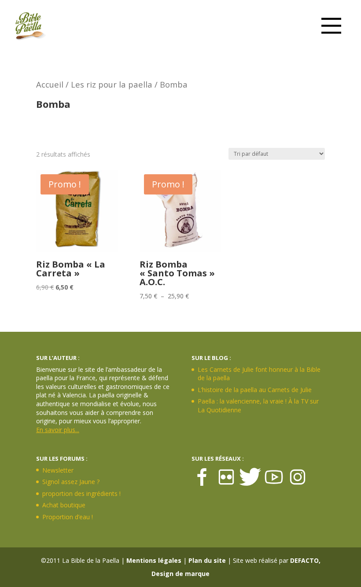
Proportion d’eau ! (67, 517)
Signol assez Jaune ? (70, 481)
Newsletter (58, 470)
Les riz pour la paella (111, 84)
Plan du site (207, 560)
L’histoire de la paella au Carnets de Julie (255, 389)
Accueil (49, 84)
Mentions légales (153, 560)
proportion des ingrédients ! (81, 493)
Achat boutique (63, 505)
